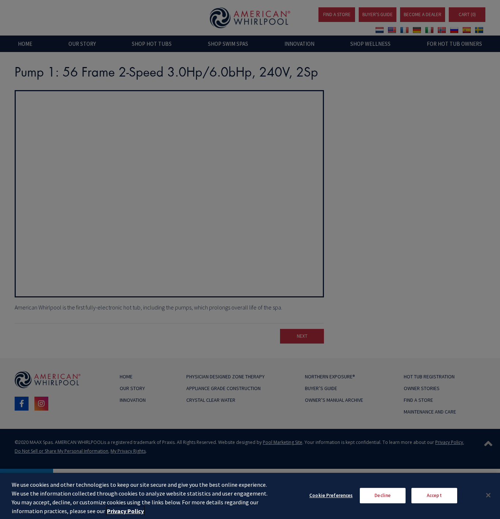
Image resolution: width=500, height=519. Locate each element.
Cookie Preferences (330, 495)
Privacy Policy (125, 511)
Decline (382, 495)
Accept (434, 495)
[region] (250, 496)
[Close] (488, 495)
